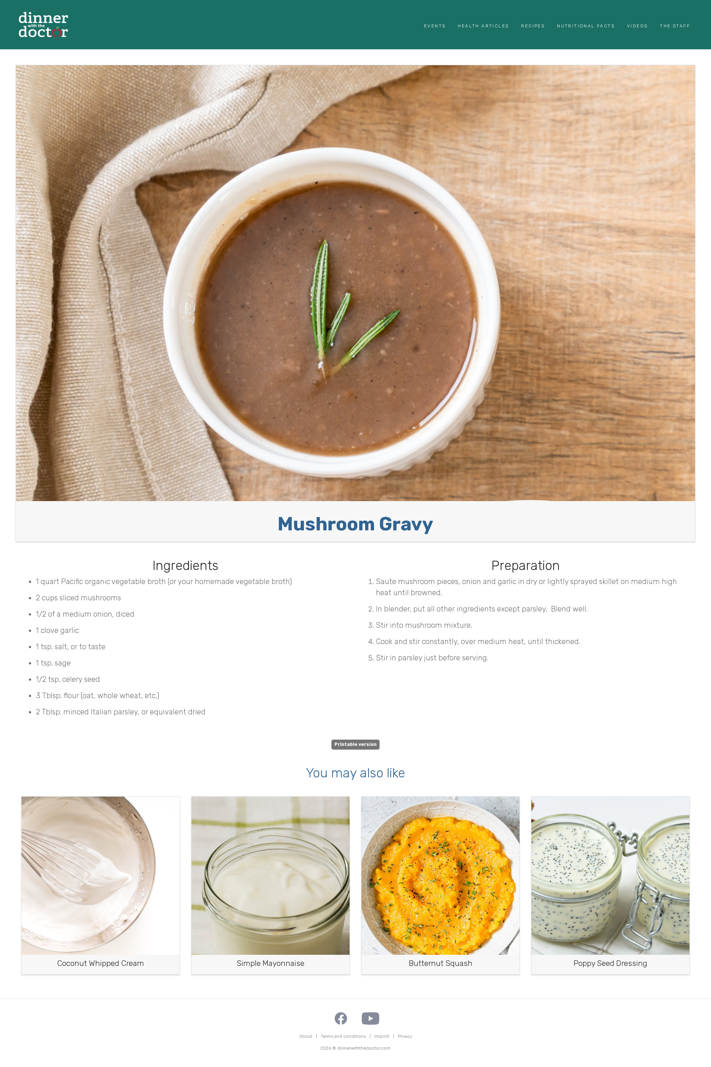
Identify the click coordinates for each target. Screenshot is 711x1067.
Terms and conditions (343, 1036)
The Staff (675, 26)
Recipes (533, 26)
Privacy (405, 1036)
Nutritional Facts (586, 26)
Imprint (381, 1036)
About (305, 1036)
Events (434, 26)
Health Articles (483, 26)
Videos (637, 26)
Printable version (355, 744)
